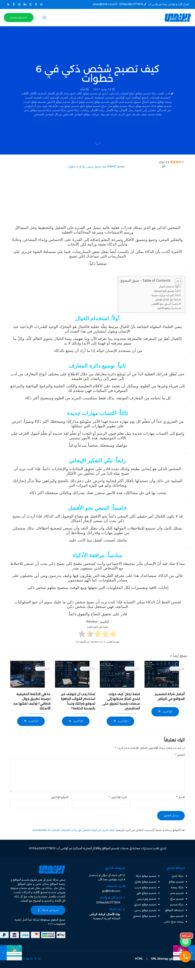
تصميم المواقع (21, 880)
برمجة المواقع (57, 884)
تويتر (45, 106)
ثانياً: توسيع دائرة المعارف (166, 291)
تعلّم (82, 89)
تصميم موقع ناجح (90, 106)
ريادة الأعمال (97, 110)
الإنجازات (154, 98)
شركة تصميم (59, 110)
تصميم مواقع (176, 881)
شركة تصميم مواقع (40, 110)
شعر (27, 110)
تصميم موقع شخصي (144, 916)
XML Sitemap (159, 959)
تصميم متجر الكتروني (121, 102)
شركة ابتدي (73, 110)
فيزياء (114, 114)
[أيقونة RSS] (8, 4)
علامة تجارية (155, 114)
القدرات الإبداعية (59, 98)
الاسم (181, 797)
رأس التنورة (141, 110)
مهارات (95, 114)
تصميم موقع (101, 102)
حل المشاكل (164, 110)
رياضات (85, 110)
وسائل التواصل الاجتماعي (47, 114)
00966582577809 (131, 4)
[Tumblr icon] (13, 4)
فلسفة (136, 114)
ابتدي (105, 93)
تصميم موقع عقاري (145, 881)
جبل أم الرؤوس (32, 106)
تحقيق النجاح (149, 102)
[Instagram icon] (19, 4)
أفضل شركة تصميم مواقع (150, 93)
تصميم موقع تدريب (145, 887)
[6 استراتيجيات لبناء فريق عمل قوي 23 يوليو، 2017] (3, 952)
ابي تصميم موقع (92, 93)
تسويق (137, 102)
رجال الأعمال (126, 110)
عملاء (144, 114)
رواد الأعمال (112, 110)
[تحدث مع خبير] (185, 956)
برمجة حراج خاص (174, 921)
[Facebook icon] (35, 4)
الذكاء (80, 98)
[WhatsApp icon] (41, 4)
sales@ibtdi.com (103, 4)
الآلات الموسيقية (73, 93)
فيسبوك (104, 114)
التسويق (89, 98)
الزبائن (72, 98)
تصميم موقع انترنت (35, 102)
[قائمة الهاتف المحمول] (44, 17)
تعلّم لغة (53, 106)
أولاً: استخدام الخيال (169, 287)
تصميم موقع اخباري (145, 904)
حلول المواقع (25, 884)
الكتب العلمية (41, 98)
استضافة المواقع (174, 910)
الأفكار (33, 93)
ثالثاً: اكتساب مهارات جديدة (165, 295)
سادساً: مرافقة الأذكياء (168, 308)
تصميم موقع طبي (146, 893)
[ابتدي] (177, 17)
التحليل (109, 98)
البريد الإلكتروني (123, 98)
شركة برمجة (177, 887)
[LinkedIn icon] (24, 4)
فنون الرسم (124, 114)
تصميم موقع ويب (69, 106)
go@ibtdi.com (111, 891)
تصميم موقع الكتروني (58, 102)
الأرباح (59, 93)
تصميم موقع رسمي (145, 910)
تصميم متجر (177, 893)
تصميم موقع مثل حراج (114, 106)
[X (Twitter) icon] (30, 4)
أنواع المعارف (127, 93)
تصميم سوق (177, 916)
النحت (29, 98)
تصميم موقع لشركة (139, 106)
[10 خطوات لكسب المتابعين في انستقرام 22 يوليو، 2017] (191, 952)
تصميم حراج (177, 899)
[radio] (113, 634)
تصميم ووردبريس (146, 899)
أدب (167, 93)
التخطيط (99, 98)
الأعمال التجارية (46, 93)
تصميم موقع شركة (161, 106)
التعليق (180, 755)
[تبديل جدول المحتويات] (176, 281)
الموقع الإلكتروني (59, 797)
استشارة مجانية (18, 17)
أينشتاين (114, 93)
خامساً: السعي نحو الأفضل (165, 304)
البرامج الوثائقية (140, 98)
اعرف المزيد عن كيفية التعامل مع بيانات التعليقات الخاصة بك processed (73, 830)
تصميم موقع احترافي (82, 102)
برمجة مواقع (165, 102)
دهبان (152, 110)
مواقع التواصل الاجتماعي (76, 114)
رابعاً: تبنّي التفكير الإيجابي (167, 299)
